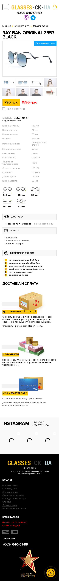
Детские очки (9, 505)
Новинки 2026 (9, 485)
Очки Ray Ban (9, 488)
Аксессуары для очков (14, 508)
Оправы (6, 501)
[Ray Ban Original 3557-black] (29, 58)
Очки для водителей (13, 495)
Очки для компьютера (14, 498)
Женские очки (10, 492)
